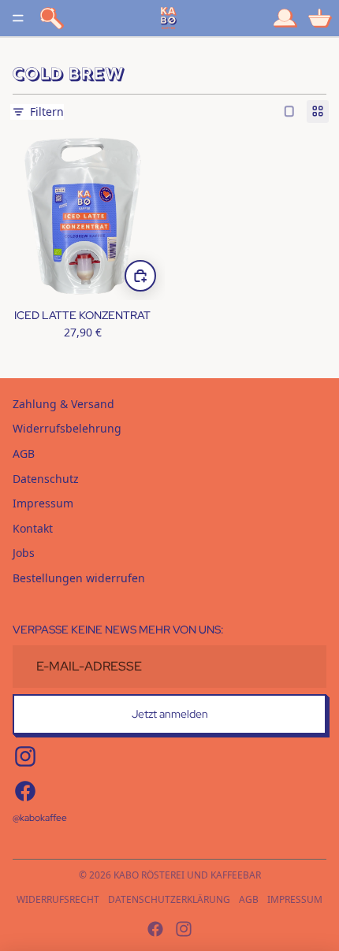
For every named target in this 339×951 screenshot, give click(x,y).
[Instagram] (183, 928)
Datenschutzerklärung (169, 899)
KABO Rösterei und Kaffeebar (187, 875)
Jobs (24, 552)
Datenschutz (46, 478)
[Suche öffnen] (52, 18)
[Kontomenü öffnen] (285, 18)
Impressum (43, 503)
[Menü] (18, 18)
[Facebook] (155, 928)
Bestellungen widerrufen (79, 577)
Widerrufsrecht (58, 899)
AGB (24, 453)
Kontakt (33, 528)
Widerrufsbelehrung (67, 428)
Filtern (47, 111)
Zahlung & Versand (63, 403)
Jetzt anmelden (170, 714)
